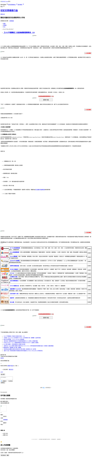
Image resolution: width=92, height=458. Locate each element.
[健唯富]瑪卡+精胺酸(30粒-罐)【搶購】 (12, 347)
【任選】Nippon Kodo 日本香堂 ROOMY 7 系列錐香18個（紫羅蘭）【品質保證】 (22, 337)
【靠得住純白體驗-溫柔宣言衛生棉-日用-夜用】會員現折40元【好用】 (20, 349)
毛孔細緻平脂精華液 (40, 189)
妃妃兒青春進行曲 (9, 10)
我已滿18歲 (3, 455)
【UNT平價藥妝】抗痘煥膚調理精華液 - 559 (19, 32)
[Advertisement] (34, 71)
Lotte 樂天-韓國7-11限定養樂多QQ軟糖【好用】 (14, 344)
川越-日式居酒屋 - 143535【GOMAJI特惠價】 (14, 339)
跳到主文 (3, 14)
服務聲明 (59, 439)
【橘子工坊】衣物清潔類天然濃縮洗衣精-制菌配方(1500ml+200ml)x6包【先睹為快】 (23, 350)
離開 (8, 455)
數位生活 (11, 369)
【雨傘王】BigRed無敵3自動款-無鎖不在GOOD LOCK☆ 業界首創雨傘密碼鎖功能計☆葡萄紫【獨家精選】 (28, 345)
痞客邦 (9, 365)
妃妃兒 (2, 358)
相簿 (4, 23)
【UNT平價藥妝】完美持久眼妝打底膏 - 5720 (14, 336)
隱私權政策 (53, 439)
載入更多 (3, 374)
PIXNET (35, 439)
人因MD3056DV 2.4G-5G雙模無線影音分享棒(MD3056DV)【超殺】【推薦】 (21, 342)
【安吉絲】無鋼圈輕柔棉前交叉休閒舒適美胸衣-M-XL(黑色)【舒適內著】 (20, 341)
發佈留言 (3, 382)
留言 (12, 365)
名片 (4, 26)
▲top (2, 371)
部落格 (4, 25)
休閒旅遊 (11, 20)
